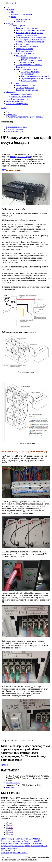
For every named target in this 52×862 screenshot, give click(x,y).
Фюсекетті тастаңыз (24, 49)
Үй (7, 7)
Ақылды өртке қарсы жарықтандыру (30, 72)
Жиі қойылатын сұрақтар (17, 104)
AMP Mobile (34, 839)
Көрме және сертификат (21, 14)
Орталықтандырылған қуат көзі (35, 76)
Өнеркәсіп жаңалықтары (21, 97)
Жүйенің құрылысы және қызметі (35, 78)
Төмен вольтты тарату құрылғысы (31, 37)
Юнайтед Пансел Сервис (27, 90)
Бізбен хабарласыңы (14, 101)
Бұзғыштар (21, 55)
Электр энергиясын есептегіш (29, 65)
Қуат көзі (15, 83)
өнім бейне (21, 21)
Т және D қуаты (18, 26)
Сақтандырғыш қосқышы (27, 46)
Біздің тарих (16, 12)
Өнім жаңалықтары (19, 99)
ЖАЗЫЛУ (5, 765)
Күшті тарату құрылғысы (12, 841)
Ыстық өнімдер (7, 839)
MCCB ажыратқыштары (31, 60)
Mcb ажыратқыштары (30, 58)
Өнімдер (9, 23)
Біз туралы (10, 10)
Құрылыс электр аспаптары (23, 53)
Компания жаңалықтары (21, 94)
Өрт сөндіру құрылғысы (26, 69)
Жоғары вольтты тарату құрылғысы (31, 30)
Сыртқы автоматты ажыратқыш (30, 42)
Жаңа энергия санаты (25, 85)
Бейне (13, 17)
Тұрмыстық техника (25, 62)
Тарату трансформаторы (26, 35)
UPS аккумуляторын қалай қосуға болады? (24, 117)
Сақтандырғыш (30, 841)
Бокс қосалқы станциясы (27, 28)
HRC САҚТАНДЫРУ (25, 51)
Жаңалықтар (11, 92)
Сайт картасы (22, 839)
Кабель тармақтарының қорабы (29, 33)
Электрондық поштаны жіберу (14, 852)
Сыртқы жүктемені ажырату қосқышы (32, 39)
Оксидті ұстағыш (23, 44)
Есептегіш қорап (23, 67)
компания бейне (23, 19)
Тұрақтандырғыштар (25, 87)
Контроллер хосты (29, 81)
